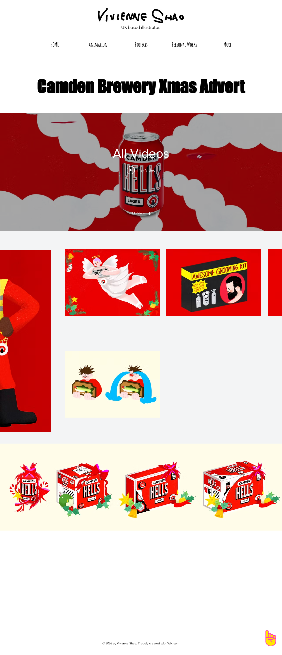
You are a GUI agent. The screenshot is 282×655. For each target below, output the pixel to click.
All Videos (138, 213)
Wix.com (173, 643)
